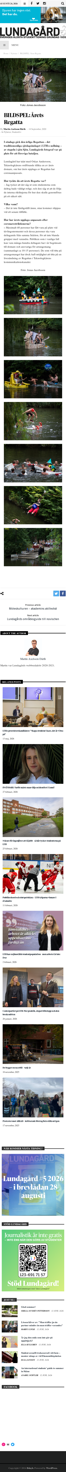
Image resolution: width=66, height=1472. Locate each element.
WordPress (51, 1468)
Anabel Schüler (30, 1375)
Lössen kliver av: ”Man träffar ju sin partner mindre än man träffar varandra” (42, 1323)
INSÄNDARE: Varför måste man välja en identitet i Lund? (29, 787)
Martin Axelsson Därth (15, 129)
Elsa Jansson (28, 1360)
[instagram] (44, 3)
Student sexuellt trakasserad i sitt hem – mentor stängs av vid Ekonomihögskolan (41, 1354)
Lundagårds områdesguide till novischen (33, 617)
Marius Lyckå (28, 1329)
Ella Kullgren (29, 1344)
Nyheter (14, 53)
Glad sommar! (28, 1306)
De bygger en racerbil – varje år (17, 1067)
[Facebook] (31, 3)
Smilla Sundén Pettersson (35, 1310)
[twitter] (56, 593)
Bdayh (30, 1468)
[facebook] (63, 593)
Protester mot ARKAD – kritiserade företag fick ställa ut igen (31, 1121)
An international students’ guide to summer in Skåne (42, 1369)
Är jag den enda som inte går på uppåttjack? (37, 1339)
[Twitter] (38, 3)
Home (6, 53)
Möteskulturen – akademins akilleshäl (33, 607)
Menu (15, 45)
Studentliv (16, 132)
